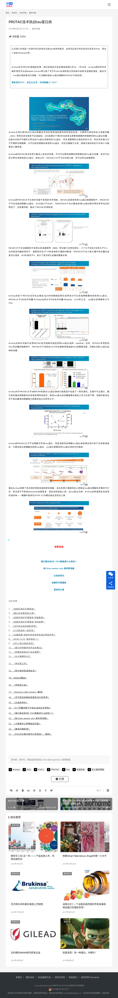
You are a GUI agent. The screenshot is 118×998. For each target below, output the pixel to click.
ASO (13, 136)
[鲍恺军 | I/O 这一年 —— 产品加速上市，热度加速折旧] (33, 837)
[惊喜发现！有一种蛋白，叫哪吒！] (84, 933)
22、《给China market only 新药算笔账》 (29, 718)
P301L (65, 200)
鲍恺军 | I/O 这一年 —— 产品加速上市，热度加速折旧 (32, 857)
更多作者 (36, 28)
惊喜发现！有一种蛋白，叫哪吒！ (80, 952)
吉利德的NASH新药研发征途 (25, 952)
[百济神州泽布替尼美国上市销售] (33, 885)
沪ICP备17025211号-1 (61, 989)
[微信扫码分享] (11, 790)
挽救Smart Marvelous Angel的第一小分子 (85, 855)
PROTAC (26, 67)
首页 (7, 13)
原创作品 (15, 874)
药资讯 (19, 977)
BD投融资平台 (44, 977)
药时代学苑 (60, 977)
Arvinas (15, 67)
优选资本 (81, 769)
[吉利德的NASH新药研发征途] (33, 933)
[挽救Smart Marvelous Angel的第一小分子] (84, 837)
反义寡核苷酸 (98, 769)
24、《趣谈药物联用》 (19, 729)
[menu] (109, 4)
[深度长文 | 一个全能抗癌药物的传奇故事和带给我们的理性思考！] (84, 885)
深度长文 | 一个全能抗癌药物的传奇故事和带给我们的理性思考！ (84, 906)
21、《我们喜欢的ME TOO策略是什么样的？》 (31, 713)
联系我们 (73, 977)
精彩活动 (30, 977)
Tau (38, 140)
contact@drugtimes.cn (72, 993)
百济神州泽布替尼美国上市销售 (27, 904)
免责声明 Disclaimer (90, 977)
